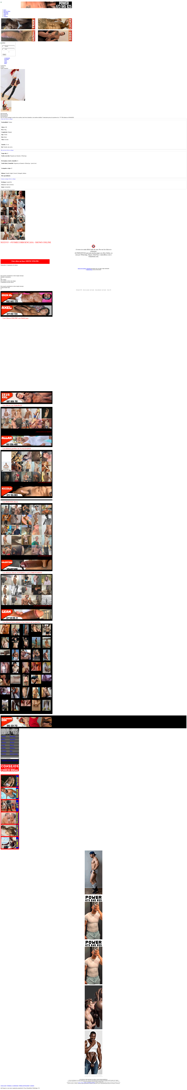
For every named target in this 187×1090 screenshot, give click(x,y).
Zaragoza (12, 739)
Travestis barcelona (98, 1075)
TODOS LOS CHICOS (9, 760)
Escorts (79, 1082)
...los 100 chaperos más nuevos (44, 555)
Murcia (12, 745)
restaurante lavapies (87, 1076)
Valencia (3, 742)
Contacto (32, 1085)
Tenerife (3, 754)
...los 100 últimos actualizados (44, 482)
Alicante (12, 742)
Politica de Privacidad (24, 1085)
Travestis (92, 1075)
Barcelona (12, 736)
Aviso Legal (3, 1085)
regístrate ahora (89, 269)
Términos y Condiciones (12, 1085)
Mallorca (12, 748)
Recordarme (5, 52)
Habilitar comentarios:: (6, 277)
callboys (85, 1082)
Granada (3, 751)
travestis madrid (88, 1075)
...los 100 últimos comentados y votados (42, 605)
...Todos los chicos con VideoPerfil (43, 431)
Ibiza (11, 751)
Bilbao (3, 739)
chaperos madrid (92, 1074)
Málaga (3, 748)
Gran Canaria (14, 754)
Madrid (3, 736)
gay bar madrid (94, 1076)
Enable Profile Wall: (5, 287)
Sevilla (3, 745)
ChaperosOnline (100, 1076)
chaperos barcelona (98, 1074)
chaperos (86, 1074)
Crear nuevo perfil (5, 62)
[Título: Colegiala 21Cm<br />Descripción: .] (6, 111)
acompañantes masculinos (91, 1082)
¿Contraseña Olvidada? (7, 58)
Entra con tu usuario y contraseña (84, 268)
